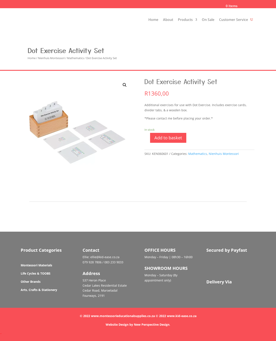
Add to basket (168, 138)
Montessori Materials (36, 265)
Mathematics (75, 58)
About (168, 19)
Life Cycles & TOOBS (35, 273)
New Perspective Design (151, 324)
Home (153, 19)
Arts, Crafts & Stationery (39, 290)
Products (185, 19)
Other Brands (31, 282)
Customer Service (233, 19)
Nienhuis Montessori (51, 58)
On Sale (208, 19)
